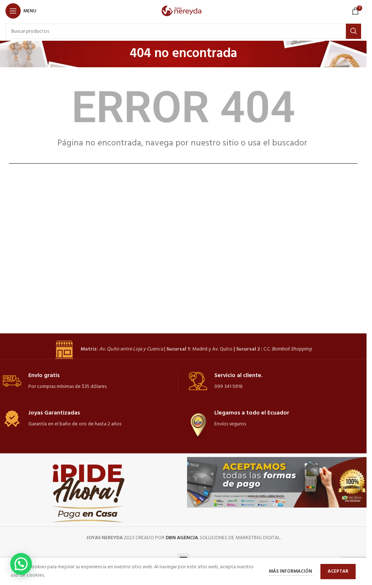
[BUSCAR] (353, 31)
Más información (291, 571)
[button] (21, 564)
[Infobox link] (183, 350)
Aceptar (338, 571)
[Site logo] (183, 11)
